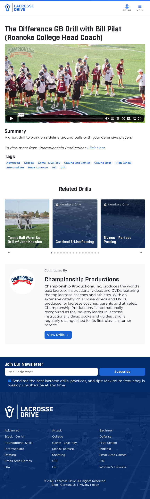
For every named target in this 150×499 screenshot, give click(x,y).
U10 (58, 461)
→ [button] (140, 252)
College (29, 162)
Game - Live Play (49, 162)
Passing (13, 455)
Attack (60, 430)
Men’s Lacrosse (38, 167)
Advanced (13, 162)
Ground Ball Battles (77, 162)
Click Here (96, 148)
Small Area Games (116, 455)
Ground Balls (102, 162)
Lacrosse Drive (65, 481)
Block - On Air (18, 436)
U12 (54, 167)
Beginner (109, 430)
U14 (63, 167)
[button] (51, 253)
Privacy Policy (89, 485)
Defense (108, 436)
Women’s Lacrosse (115, 467)
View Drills (55, 335)
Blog (54, 485)
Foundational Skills (21, 443)
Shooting (61, 455)
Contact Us (68, 485)
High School (123, 162)
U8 (57, 467)
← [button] (9, 252)
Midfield (109, 449)
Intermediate (15, 167)
